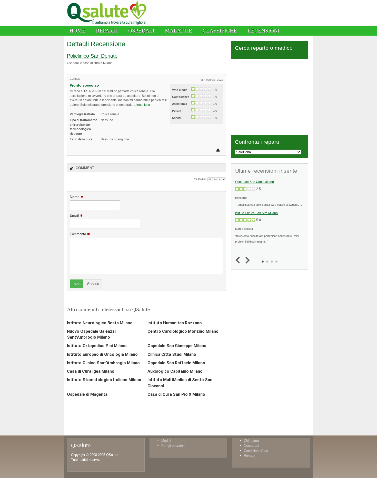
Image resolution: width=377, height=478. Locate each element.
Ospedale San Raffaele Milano (176, 362)
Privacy (249, 456)
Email (74, 215)
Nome (75, 197)
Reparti (107, 31)
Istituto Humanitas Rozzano (174, 322)
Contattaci (251, 446)
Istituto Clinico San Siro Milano (256, 213)
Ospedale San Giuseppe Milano (176, 345)
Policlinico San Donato (92, 56)
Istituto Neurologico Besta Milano (100, 322)
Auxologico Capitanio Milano (175, 371)
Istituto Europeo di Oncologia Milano (102, 354)
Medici (166, 441)
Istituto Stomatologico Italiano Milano (104, 379)
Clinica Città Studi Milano (171, 354)
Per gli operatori (173, 446)
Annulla (93, 284)
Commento (78, 234)
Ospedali (141, 31)
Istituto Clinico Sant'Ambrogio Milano (103, 362)
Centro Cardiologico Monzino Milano (183, 331)
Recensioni (263, 31)
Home (77, 31)
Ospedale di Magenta (87, 394)
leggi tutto (143, 104)
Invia (77, 284)
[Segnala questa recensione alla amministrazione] (218, 150)
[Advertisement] (269, 96)
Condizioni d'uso (256, 451)
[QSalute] (108, 24)
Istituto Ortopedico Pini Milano (97, 345)
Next (246, 260)
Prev (238, 260)
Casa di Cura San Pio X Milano (176, 394)
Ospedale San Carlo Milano (254, 182)
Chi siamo (251, 441)
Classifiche (220, 31)
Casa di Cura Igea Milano (90, 371)
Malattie (178, 31)
